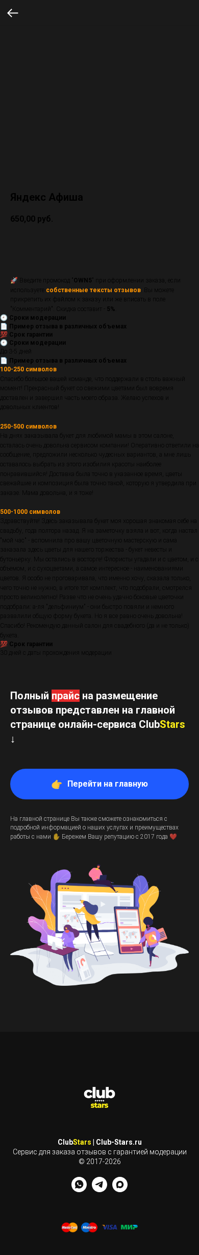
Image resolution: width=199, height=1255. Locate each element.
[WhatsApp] (79, 1189)
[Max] (120, 1189)
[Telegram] (99, 1189)
